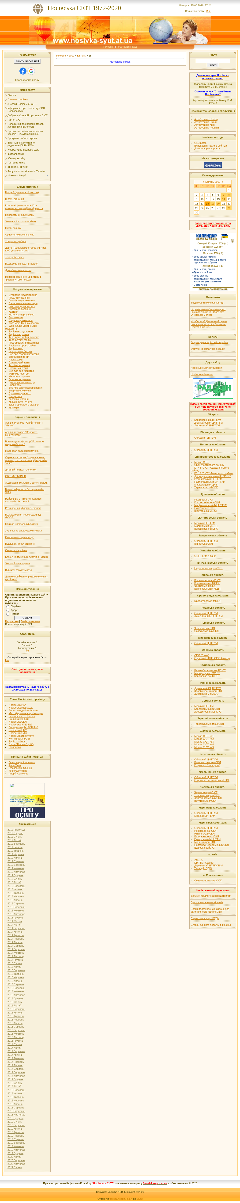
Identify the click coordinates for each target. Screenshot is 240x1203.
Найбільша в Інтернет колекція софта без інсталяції (23, 500)
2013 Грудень (15, 917)
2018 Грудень (15, 1118)
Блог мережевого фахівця (24, 404)
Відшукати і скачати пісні (19, 543)
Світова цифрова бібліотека (21, 524)
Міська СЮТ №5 (204, 747)
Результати (12, 621)
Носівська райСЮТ (205, 830)
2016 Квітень (15, 1012)
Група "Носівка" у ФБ (21, 744)
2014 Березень (16, 928)
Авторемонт (16, 317)
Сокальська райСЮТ (206, 631)
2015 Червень (16, 977)
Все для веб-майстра (21, 370)
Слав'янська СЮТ (205, 508)
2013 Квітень (15, 889)
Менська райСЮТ (204, 842)
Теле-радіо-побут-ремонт (24, 337)
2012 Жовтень (16, 868)
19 (212, 203)
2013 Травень (16, 893)
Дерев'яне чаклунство (18, 270)
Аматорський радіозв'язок (24, 342)
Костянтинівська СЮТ (207, 502)
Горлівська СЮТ (204, 499)
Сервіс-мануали (18, 368)
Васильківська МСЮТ (207, 583)
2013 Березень (16, 885)
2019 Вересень (16, 1142)
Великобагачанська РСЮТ (210, 670)
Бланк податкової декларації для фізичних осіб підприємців (210, 910)
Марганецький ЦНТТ (206, 484)
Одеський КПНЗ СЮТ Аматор (212, 658)
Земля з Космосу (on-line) (20, 221)
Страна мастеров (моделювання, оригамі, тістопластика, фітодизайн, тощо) (26, 460)
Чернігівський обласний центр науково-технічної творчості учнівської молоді (208, 312)
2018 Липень (15, 1104)
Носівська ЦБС (18, 730)
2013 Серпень (16, 903)
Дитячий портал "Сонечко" (21, 469)
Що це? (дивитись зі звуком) (22, 192)
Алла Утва (15, 765)
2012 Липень (15, 857)
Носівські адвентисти (21, 735)
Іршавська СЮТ (203, 543)
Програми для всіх (20, 393)
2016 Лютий (14, 1005)
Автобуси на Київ (204, 124)
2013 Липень (15, 900)
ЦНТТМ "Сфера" (204, 862)
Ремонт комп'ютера (20, 351)
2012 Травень (16, 850)
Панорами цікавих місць (19, 214)
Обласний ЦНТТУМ (206, 449)
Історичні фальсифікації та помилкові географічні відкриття (24, 207)
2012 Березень (16, 843)
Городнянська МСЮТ (206, 836)
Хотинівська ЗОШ (19, 738)
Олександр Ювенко (20, 768)
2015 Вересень (16, 988)
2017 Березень (16, 1051)
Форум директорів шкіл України (209, 342)
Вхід (134, 46)
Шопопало (15, 747)
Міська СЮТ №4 (204, 744)
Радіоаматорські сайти (22, 345)
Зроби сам (15, 384)
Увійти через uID (27, 61)
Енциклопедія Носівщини (23, 710)
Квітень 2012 (212, 181)
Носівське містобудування (206, 367)
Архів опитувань (30, 621)
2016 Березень (16, 1009)
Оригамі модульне (20, 379)
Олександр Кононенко (22, 762)
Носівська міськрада (21, 707)
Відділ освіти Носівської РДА (207, 302)
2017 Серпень (16, 1068)
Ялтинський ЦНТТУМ (207, 425)
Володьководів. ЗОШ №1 (23, 727)
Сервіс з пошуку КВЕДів (205, 918)
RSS (208, 11)
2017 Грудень (15, 1079)
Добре (14, 610)
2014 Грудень (15, 959)
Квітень (81, 55)
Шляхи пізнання (14, 198)
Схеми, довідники (19, 362)
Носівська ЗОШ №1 (20, 724)
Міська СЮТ (201, 462)
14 (223, 199)
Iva (27, 650)
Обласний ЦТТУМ (205, 437)
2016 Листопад (16, 1037)
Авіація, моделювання (22, 300)
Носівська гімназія (202, 374)
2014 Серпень (16, 945)
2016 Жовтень (16, 1033)
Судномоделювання (21, 320)
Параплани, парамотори (23, 303)
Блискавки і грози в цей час (210, 145)
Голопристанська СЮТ (207, 762)
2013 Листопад (16, 914)
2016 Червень (16, 1019)
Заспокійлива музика (17, 563)
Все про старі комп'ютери (24, 354)
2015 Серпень (16, 984)
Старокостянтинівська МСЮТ (211, 780)
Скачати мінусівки (16, 550)
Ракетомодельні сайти (22, 306)
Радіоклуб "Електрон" (207, 765)
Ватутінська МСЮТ (205, 800)
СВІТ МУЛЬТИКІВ (15, 476)
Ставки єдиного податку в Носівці (211, 924)
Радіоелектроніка (19, 334)
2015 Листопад (16, 995)
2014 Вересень (16, 949)
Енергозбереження (20, 390)
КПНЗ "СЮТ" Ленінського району (213, 473)
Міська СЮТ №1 (204, 736)
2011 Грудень (15, 833)
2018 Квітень (15, 1093)
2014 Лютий (14, 924)
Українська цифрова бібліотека (23, 530)
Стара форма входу (27, 80)
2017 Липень (15, 1065)
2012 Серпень (16, 861)
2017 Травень (16, 1058)
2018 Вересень (16, 1111)
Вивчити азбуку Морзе (18, 570)
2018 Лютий (14, 1086)
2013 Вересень (16, 907)
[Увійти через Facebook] (22, 71)
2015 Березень (16, 970)
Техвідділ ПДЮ (203, 868)
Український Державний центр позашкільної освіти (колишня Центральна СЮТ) (209, 324)
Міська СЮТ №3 (204, 741)
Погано (15, 613)
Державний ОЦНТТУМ (207, 688)
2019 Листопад (16, 1149)
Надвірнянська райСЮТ (208, 568)
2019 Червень (16, 1135)
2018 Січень (15, 1083)
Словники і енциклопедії (19, 537)
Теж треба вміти (14, 257)
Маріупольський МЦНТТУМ (210, 505)
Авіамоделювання (19, 297)
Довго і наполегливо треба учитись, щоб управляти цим (26, 249)
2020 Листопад (16, 1163)
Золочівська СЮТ (204, 628)
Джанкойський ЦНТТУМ (208, 422)
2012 (71, 55)
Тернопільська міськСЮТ (209, 723)
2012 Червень (16, 854)
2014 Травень (16, 935)
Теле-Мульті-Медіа (20, 339)
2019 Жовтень (16, 1146)
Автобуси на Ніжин (205, 122)
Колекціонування (19, 399)
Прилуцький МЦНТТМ (207, 839)
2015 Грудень (15, 998)
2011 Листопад (16, 829)
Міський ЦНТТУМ (204, 523)
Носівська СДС (18, 733)
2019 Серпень (16, 1139)
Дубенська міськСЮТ (207, 693)
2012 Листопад (16, 871)
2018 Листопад (16, 1114)
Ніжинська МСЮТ (204, 833)
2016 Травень (16, 1016)
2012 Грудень (15, 875)
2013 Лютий (14, 882)
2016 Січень (15, 1002)
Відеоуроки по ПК (19, 356)
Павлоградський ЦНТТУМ (209, 481)
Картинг (13, 311)
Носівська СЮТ (18, 721)
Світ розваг (15, 396)
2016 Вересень (16, 1030)
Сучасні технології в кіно (19, 234)
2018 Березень (16, 1090)
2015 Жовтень (16, 991)
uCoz (140, 1198)
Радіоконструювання (21, 331)
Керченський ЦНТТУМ (207, 419)
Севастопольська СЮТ (208, 880)
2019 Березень (16, 1125)
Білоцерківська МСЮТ (207, 580)
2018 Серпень (16, 1107)
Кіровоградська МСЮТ (207, 601)
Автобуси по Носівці (206, 119)
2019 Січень (15, 1121)
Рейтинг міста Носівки (22, 716)
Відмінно (16, 606)
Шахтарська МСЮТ (206, 510)
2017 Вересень (16, 1072)
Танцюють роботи (15, 241)
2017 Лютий (14, 1047)
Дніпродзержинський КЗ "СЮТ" (212, 476)
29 (229, 208)
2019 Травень (16, 1132)
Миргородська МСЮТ (207, 673)
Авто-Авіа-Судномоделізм (24, 323)
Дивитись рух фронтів (207, 148)
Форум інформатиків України (208, 348)
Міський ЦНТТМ (204, 706)
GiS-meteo (200, 142)
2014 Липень (15, 942)
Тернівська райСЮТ (206, 487)
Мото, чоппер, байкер (21, 314)
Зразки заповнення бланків (207, 902)
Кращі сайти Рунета (20, 401)
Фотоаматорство (19, 373)
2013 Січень (15, 878)
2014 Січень (15, 921)
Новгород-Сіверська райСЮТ (211, 844)
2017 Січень (15, 1044)
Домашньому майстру (22, 382)
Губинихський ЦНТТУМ (208, 479)
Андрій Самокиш (18, 773)
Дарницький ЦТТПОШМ (208, 865)
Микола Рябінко (18, 770)
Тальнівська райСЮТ (207, 795)
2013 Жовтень (16, 910)
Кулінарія (14, 407)
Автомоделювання (20, 308)
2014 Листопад (16, 956)
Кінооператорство (19, 376)
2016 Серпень (16, 1026)
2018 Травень (16, 1097)
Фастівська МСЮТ (205, 585)
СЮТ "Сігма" (201, 655)
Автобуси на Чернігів (206, 127)
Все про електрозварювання (25, 387)
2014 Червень (16, 938)
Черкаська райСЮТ (206, 792)
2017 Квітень (15, 1054)
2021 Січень (15, 1167)
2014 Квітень (15, 931)
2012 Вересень (16, 864)
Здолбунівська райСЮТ (208, 691)
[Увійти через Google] (31, 71)
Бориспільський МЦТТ (207, 588)
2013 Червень (16, 896)
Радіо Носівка (17, 741)
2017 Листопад (16, 1075)
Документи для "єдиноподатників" (211, 895)
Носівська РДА (17, 704)
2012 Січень (15, 836)
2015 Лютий (14, 966)
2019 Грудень (15, 1153)
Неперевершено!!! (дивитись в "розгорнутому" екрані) (23, 278)
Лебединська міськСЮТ (208, 711)
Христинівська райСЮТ (208, 798)
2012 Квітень (15, 847)
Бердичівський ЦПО (206, 528)
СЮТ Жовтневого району (209, 464)
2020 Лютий (14, 1156)
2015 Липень (15, 980)
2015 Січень (15, 963)
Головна (108, 46)
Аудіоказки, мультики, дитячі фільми (26, 482)
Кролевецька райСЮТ (207, 708)
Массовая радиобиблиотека (21, 450)
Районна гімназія (19, 718)
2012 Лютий (14, 840)
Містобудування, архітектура (26, 713)
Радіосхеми (15, 359)
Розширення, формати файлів (23, 508)
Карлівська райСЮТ (206, 676)
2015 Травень (16, 973)
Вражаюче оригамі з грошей (21, 263)
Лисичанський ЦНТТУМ (208, 616)
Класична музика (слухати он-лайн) (26, 556)
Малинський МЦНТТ (206, 525)
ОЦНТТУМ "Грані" (205, 555)
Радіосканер (16, 348)
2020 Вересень (16, 1160)
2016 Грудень (15, 1040)
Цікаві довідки (13, 228)
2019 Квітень (15, 1128)
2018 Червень (16, 1100)
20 (218, 203)
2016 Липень (15, 1023)
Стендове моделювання (23, 294)
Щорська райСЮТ (205, 847)
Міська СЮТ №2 (204, 738)
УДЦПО (198, 859)
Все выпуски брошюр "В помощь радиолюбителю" (24, 443)
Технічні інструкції (19, 365)
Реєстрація (123, 46)
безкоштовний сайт (120, 1198)
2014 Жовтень (16, 952)
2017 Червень (16, 1061)
